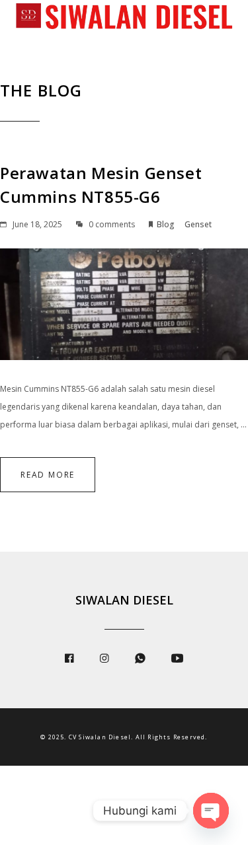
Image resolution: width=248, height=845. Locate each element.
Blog (166, 224)
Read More (48, 474)
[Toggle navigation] (20, 42)
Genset (198, 224)
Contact (58, 74)
